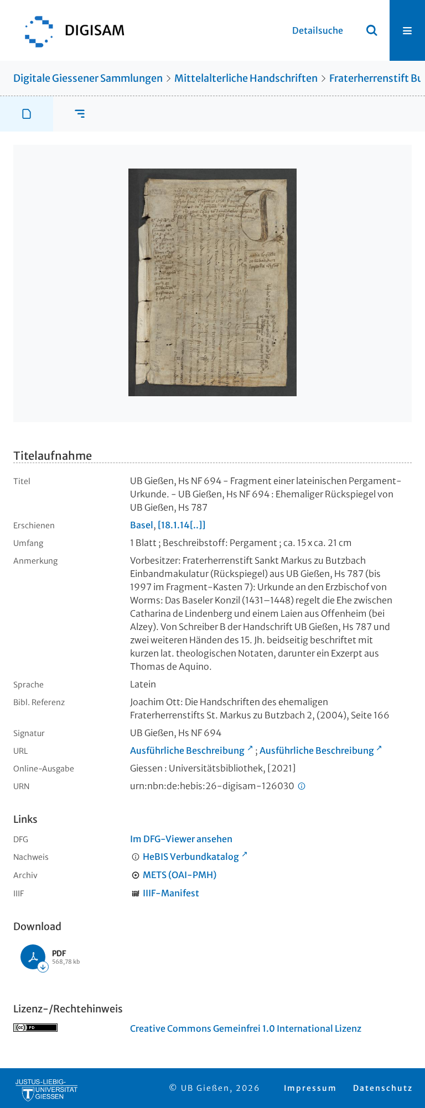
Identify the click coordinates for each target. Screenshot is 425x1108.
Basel (141, 525)
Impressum (310, 1088)
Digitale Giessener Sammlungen (88, 78)
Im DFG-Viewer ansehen (181, 838)
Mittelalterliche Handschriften (246, 78)
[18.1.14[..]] (181, 525)
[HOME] (69, 30)
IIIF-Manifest (171, 893)
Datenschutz (383, 1088)
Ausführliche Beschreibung (187, 750)
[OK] (372, 30)
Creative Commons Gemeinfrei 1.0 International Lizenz (245, 1028)
